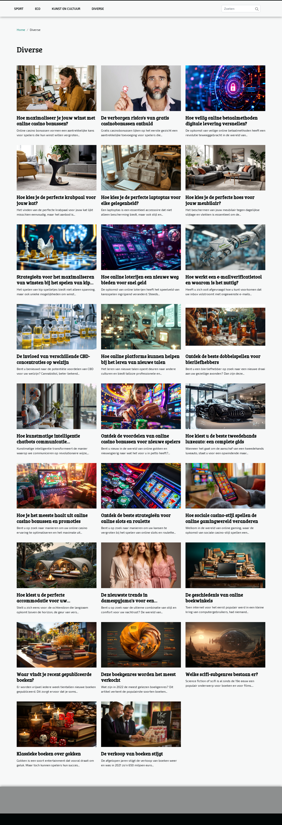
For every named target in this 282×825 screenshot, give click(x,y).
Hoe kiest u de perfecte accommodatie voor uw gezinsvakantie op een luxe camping (55, 601)
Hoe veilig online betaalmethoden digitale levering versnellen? (222, 121)
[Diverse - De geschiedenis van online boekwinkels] (225, 565)
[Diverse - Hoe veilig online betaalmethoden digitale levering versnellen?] (225, 88)
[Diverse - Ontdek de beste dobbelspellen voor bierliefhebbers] (225, 326)
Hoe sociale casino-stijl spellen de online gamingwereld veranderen (222, 518)
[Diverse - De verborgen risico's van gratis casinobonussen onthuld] (141, 88)
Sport (18, 8)
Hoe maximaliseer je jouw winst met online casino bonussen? (56, 121)
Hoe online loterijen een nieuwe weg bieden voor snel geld (140, 280)
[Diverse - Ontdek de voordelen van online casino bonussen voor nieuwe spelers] (141, 406)
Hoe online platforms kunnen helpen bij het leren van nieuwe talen (140, 359)
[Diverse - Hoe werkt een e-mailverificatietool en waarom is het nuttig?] (225, 247)
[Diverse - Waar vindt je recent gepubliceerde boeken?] (56, 644)
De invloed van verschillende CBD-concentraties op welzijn (53, 359)
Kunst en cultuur (66, 8)
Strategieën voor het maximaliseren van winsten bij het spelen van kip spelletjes (55, 283)
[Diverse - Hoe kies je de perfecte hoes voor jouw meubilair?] (225, 167)
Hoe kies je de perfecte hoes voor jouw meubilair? (220, 200)
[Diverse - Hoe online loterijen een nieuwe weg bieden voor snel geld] (141, 247)
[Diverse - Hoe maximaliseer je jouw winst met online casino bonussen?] (56, 88)
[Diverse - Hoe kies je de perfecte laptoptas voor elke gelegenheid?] (141, 167)
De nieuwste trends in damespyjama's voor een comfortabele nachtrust (127, 601)
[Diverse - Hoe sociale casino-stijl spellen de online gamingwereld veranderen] (225, 485)
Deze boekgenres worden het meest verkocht (138, 677)
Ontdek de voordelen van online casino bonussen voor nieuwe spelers (140, 439)
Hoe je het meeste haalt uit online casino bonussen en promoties (52, 518)
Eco (37, 8)
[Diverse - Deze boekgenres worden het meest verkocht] (141, 644)
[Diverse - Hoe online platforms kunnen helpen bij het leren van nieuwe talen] (141, 326)
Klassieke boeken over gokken (49, 753)
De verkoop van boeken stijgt (132, 753)
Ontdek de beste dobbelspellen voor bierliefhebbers (223, 359)
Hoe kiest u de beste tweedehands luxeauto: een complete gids (221, 439)
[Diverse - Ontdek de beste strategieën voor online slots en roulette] (141, 485)
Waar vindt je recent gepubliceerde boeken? (54, 677)
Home (21, 29)
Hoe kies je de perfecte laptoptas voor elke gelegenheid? (141, 200)
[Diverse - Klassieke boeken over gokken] (56, 723)
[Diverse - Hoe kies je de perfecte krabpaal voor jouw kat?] (56, 167)
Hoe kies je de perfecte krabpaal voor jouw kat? (56, 200)
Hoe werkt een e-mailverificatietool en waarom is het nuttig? (224, 280)
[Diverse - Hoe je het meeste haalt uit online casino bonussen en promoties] (56, 485)
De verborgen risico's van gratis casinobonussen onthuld (135, 121)
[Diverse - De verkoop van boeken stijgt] (141, 723)
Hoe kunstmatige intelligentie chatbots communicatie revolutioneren (48, 442)
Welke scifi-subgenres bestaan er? (222, 674)
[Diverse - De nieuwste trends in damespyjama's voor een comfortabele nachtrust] (141, 565)
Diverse (98, 8)
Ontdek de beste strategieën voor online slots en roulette (136, 518)
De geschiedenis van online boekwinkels (214, 598)
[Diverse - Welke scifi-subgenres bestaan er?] (225, 644)
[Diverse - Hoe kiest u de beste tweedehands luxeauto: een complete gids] (225, 406)
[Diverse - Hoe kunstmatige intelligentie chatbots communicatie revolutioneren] (56, 406)
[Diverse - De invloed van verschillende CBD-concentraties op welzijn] (56, 326)
